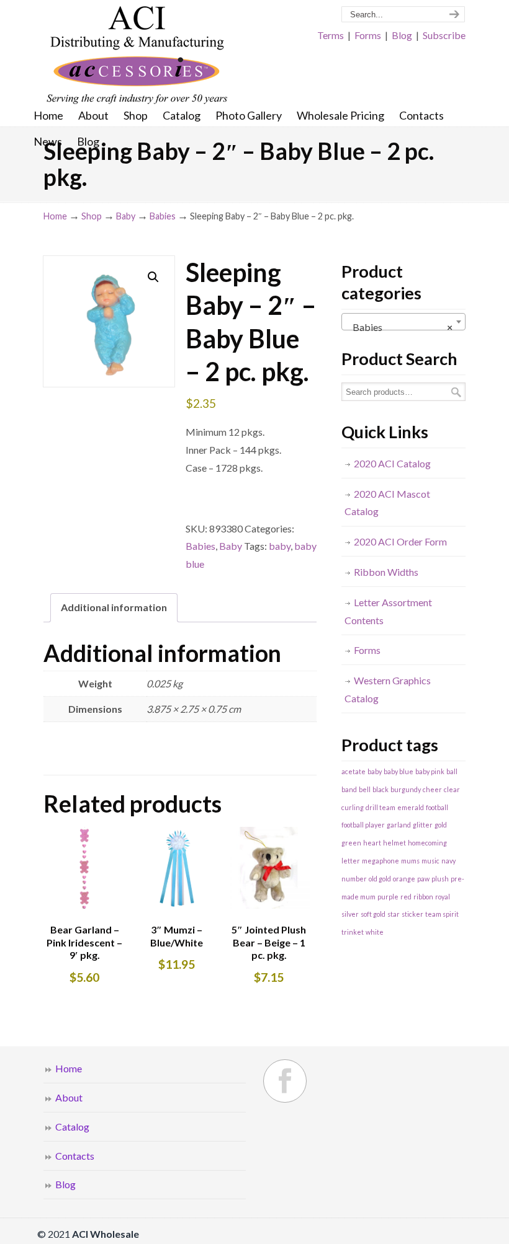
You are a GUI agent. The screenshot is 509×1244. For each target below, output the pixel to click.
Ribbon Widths (386, 572)
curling (352, 807)
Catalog (72, 1126)
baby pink (429, 771)
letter (350, 861)
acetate (353, 771)
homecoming (427, 843)
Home (55, 216)
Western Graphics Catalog (388, 689)
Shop (91, 216)
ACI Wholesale (136, 56)
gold (441, 825)
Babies (163, 216)
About (69, 1097)
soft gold (373, 914)
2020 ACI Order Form (400, 541)
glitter (423, 825)
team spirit (442, 914)
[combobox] (403, 321)
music (430, 861)
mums (410, 861)
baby (280, 546)
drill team (380, 807)
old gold (380, 879)
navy (448, 861)
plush (440, 879)
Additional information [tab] (114, 607)
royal (442, 897)
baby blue (398, 771)
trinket (352, 932)
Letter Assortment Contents (388, 611)
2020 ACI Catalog (392, 463)
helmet (394, 843)
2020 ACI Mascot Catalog (387, 503)
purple (388, 897)
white (375, 932)
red (406, 897)
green (351, 843)
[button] (153, 277)
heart (372, 843)
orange (404, 879)
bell (365, 789)
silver (350, 914)
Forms (367, 35)
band (349, 789)
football (437, 807)
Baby (125, 216)
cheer (432, 789)
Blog (402, 35)
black (380, 789)
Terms (330, 35)
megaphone (380, 861)
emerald (410, 807)
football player (363, 825)
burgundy (405, 789)
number (354, 879)
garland (399, 825)
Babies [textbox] (400, 327)
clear (452, 789)
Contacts (74, 1156)
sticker (412, 914)
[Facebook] (285, 1081)
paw (423, 879)
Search (456, 392)
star (393, 914)
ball (451, 771)
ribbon (423, 897)
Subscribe (444, 35)
